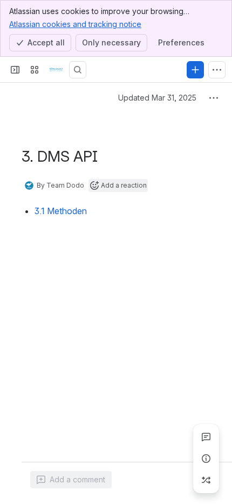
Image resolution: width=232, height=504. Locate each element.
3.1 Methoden (61, 210)
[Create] (195, 69)
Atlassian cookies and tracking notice (75, 24)
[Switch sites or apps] (34, 69)
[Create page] (206, 480)
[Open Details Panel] (206, 458)
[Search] (77, 69)
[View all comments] (206, 437)
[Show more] (217, 69)
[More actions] (213, 98)
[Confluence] (56, 69)
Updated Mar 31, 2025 (157, 97)
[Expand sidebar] (15, 69)
